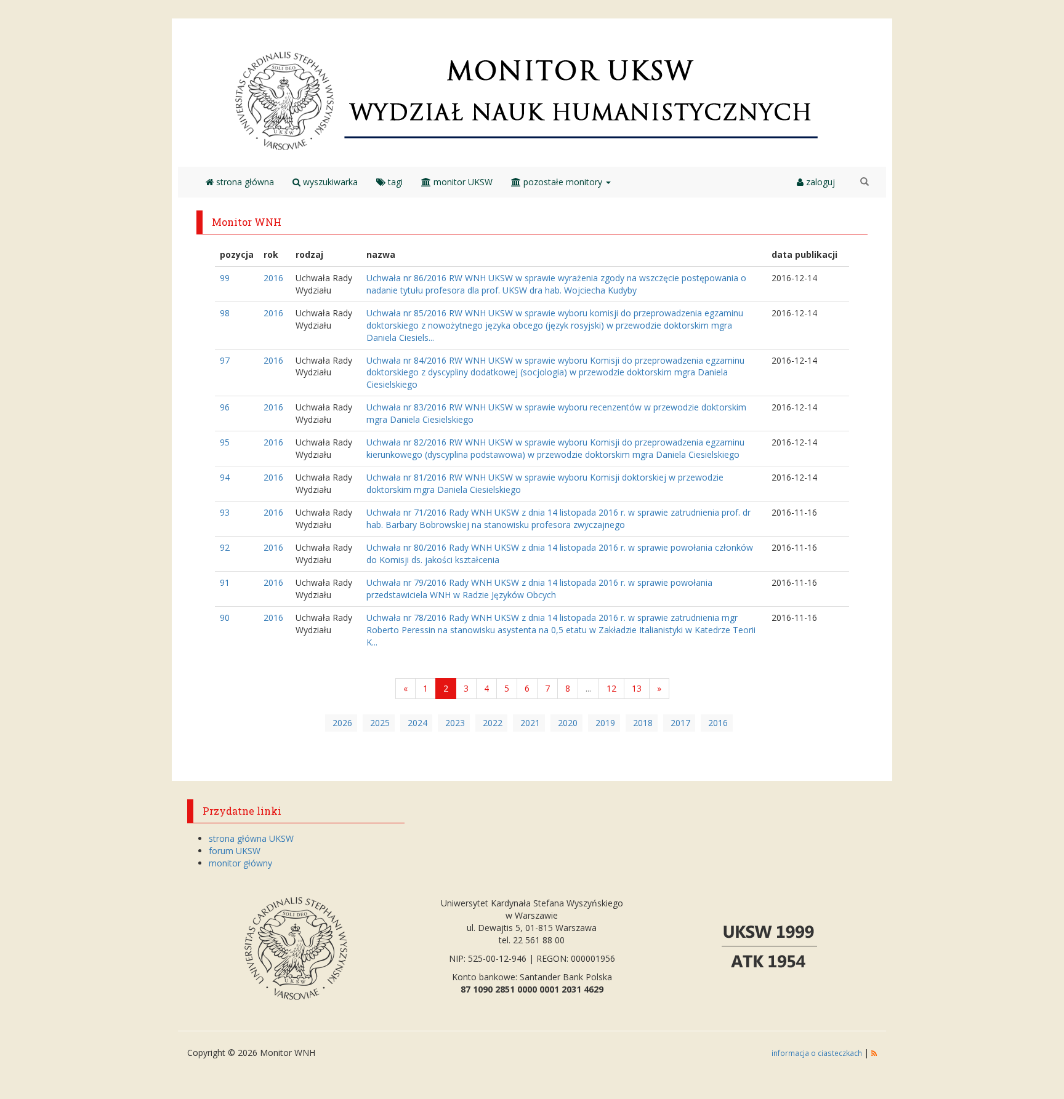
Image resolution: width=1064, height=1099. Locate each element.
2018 (643, 723)
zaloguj (819, 182)
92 (225, 547)
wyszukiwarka (329, 182)
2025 (380, 723)
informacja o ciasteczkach (818, 1053)
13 (637, 688)
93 (225, 512)
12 (611, 688)
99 (225, 278)
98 (225, 313)
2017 (680, 723)
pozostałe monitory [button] (563, 182)
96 (225, 407)
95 (225, 442)
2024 (417, 723)
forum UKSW (234, 851)
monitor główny (240, 863)
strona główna (244, 182)
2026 (342, 723)
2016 (273, 278)
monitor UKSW (462, 182)
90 (225, 617)
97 (225, 360)
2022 (492, 723)
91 (225, 582)
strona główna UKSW (251, 838)
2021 (530, 723)
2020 (568, 723)
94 (225, 477)
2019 (605, 723)
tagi (394, 182)
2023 (455, 723)
